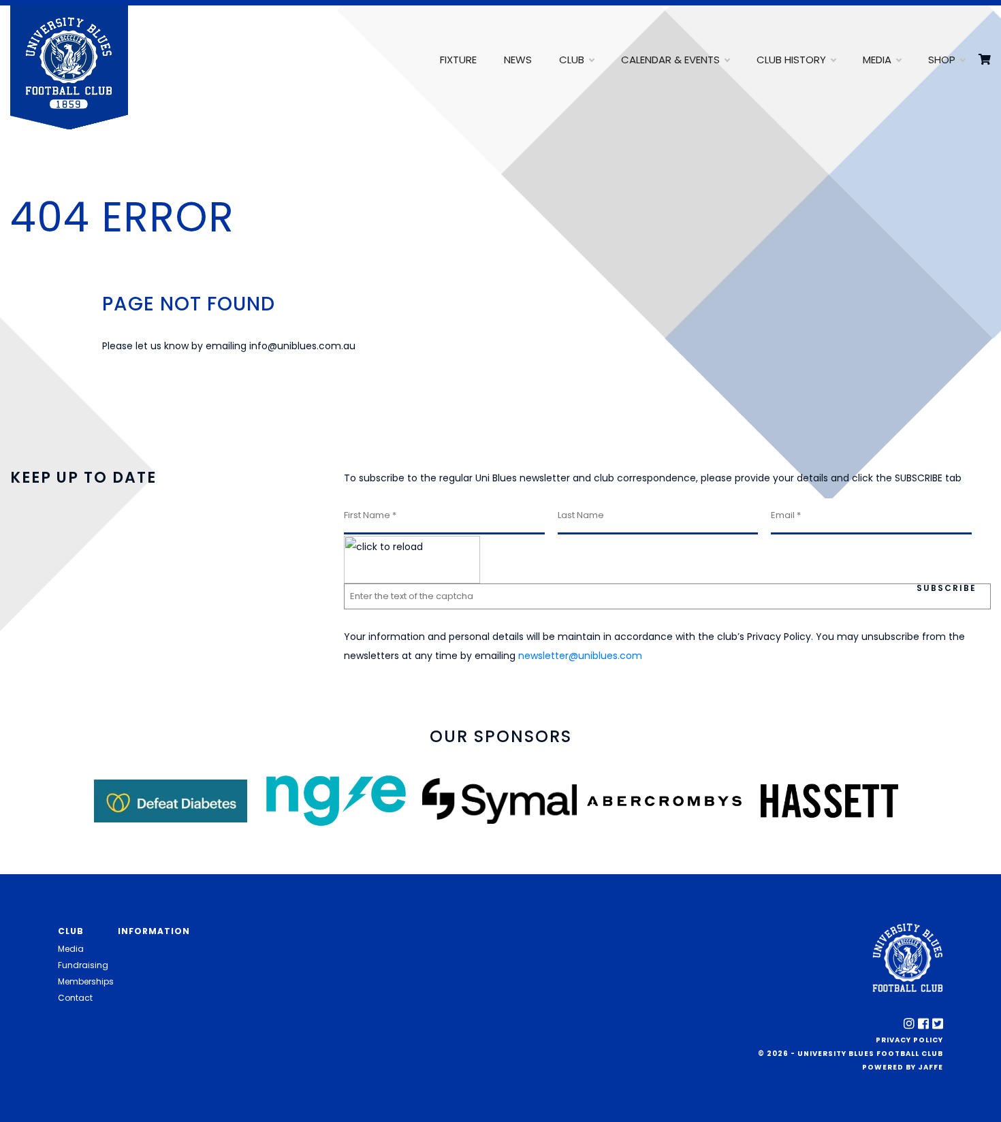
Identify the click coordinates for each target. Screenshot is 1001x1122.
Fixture (458, 59)
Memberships (86, 981)
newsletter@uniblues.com (580, 655)
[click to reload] (412, 559)
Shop (941, 59)
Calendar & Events (670, 59)
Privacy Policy (909, 1040)
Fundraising (83, 965)
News (518, 59)
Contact (75, 998)
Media (877, 59)
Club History (791, 59)
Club (571, 59)
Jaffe (930, 1067)
